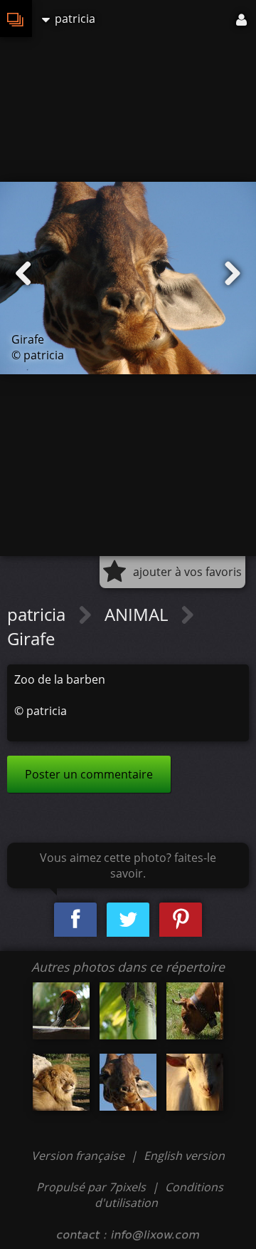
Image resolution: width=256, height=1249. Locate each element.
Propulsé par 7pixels (91, 1187)
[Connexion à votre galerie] (242, 18)
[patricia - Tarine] (194, 1010)
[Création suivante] (232, 273)
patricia (38, 614)
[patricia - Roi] (61, 1082)
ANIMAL (138, 614)
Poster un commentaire (89, 774)
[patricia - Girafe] (128, 1082)
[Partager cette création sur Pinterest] (180, 920)
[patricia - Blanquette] (194, 1082)
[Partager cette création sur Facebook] (75, 920)
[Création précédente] (23, 273)
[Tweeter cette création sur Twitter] (128, 920)
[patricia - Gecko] (128, 1010)
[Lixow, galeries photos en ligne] (16, 18)
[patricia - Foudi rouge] (61, 1010)
